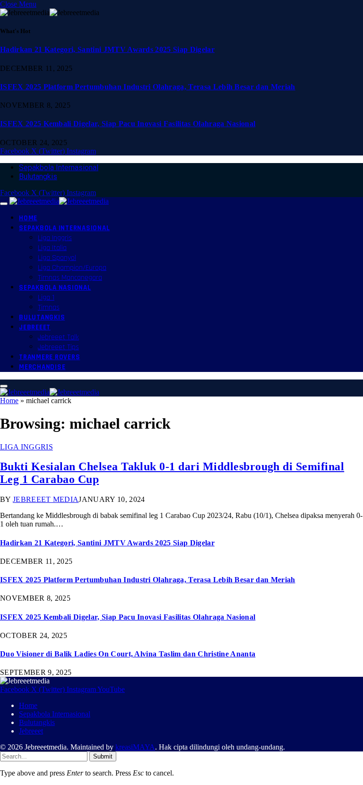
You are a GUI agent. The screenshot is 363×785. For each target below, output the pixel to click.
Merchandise (42, 366)
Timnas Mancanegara (70, 278)
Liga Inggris (55, 238)
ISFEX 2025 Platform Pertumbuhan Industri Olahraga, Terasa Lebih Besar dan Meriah (147, 87)
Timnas (49, 307)
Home (28, 218)
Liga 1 (46, 297)
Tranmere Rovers (49, 357)
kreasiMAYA (135, 747)
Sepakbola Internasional (58, 167)
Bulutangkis (38, 176)
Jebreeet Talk (58, 337)
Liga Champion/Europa (72, 268)
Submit (102, 756)
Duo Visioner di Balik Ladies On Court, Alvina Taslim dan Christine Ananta (127, 654)
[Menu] (4, 203)
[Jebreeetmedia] (59, 201)
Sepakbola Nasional (55, 287)
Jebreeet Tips (58, 347)
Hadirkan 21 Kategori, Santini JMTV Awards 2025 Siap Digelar (107, 49)
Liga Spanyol (57, 258)
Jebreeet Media (45, 499)
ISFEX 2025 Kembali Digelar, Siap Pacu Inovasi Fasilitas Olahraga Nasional (127, 124)
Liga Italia (52, 248)
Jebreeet (35, 327)
